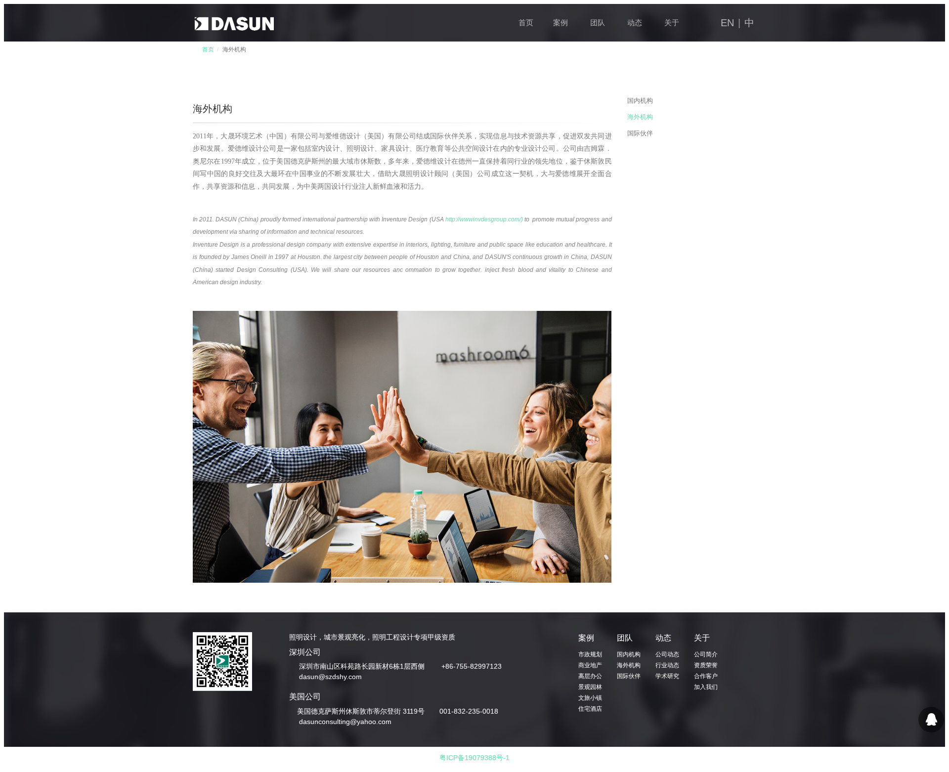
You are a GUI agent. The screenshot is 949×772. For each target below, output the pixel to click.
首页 (525, 23)
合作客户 (706, 676)
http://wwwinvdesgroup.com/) (484, 219)
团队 (597, 23)
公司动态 (667, 654)
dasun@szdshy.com (329, 677)
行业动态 (667, 665)
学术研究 (667, 676)
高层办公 (590, 676)
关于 (671, 23)
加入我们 (706, 687)
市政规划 (590, 654)
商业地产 (590, 665)
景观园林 (590, 687)
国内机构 (640, 100)
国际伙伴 (640, 133)
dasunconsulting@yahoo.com (344, 722)
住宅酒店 (590, 708)
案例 (560, 23)
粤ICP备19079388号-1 (474, 758)
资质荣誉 (706, 665)
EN (727, 22)
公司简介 (706, 654)
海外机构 (640, 117)
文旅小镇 (590, 697)
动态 (634, 23)
